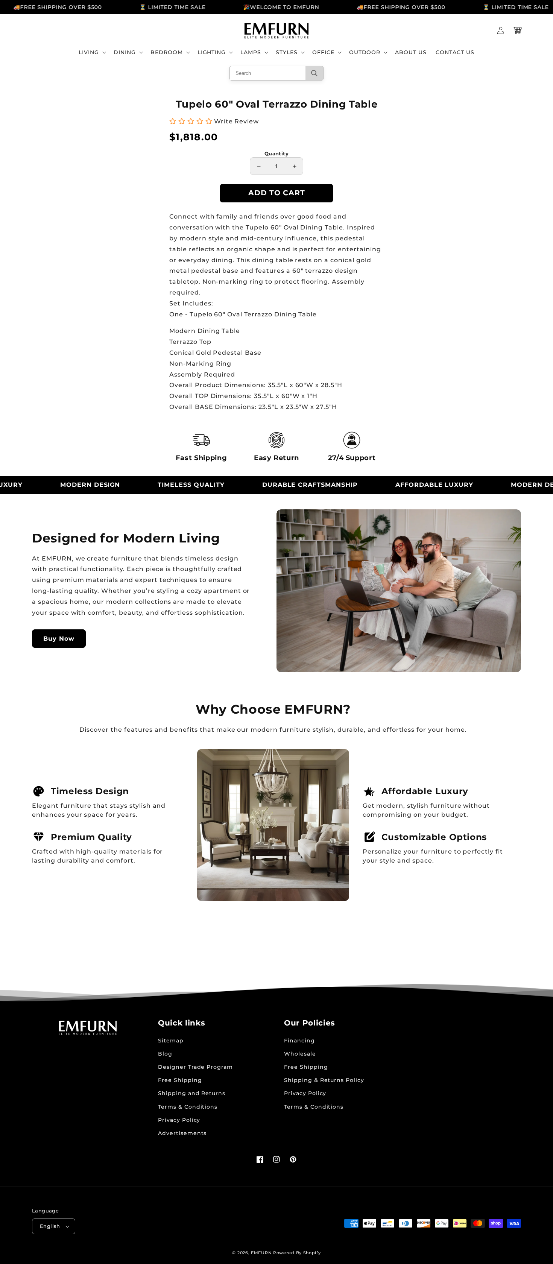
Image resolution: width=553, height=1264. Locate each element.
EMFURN (261, 1252)
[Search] (314, 73)
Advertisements (182, 1133)
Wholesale (300, 1053)
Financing (299, 1040)
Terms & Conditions (187, 1106)
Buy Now (58, 638)
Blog (165, 1053)
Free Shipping (180, 1080)
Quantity (276, 153)
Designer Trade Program (195, 1066)
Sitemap (171, 1040)
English (50, 1226)
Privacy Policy (179, 1120)
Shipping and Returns (191, 1093)
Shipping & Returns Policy (324, 1080)
